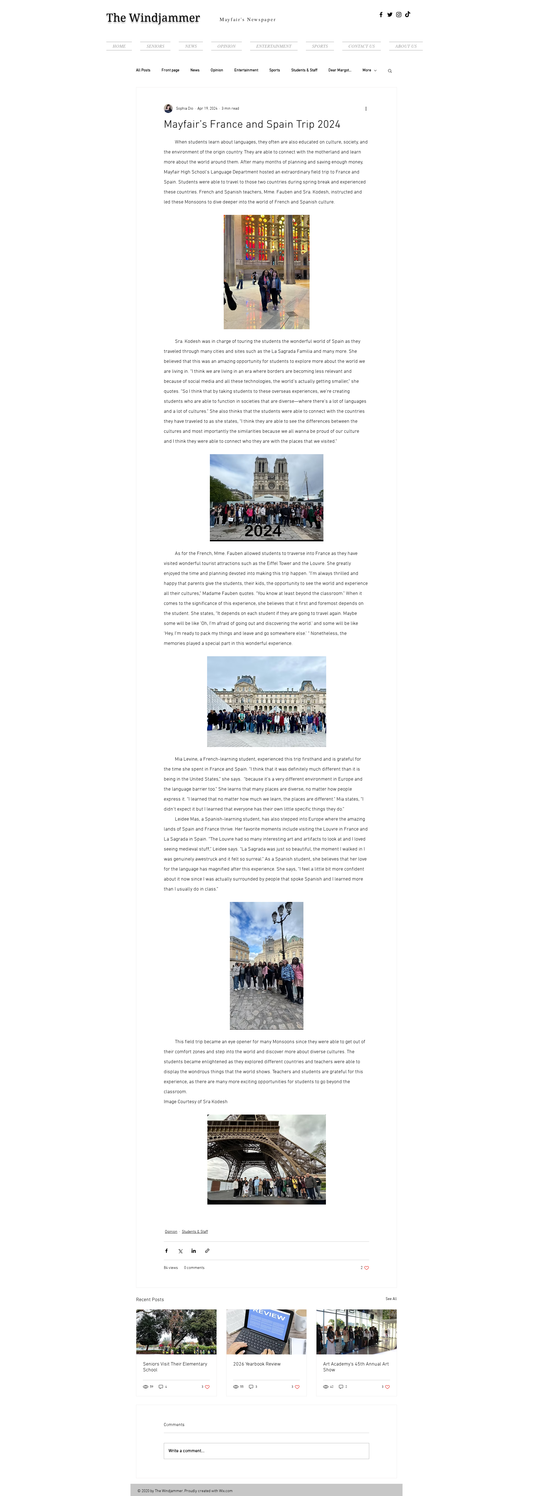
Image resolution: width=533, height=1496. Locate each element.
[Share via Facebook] (166, 1250)
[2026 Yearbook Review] (267, 1331)
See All (391, 1299)
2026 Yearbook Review (257, 1364)
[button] (390, 70)
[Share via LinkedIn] (193, 1250)
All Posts (143, 70)
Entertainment (246, 70)
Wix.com (226, 1491)
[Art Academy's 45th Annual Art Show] (356, 1331)
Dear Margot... (339, 70)
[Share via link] (207, 1250)
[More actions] (366, 108)
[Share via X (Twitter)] (180, 1250)
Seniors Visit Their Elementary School (175, 1367)
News (195, 70)
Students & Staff (304, 70)
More (367, 70)
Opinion (217, 70)
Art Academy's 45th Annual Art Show (356, 1367)
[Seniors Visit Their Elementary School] (176, 1331)
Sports (274, 70)
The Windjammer (153, 17)
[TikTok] (407, 14)
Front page (170, 70)
